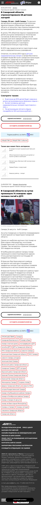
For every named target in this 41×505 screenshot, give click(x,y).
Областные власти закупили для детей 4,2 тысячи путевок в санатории (21, 155)
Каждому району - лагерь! (17, 173)
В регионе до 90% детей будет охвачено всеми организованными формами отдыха (20, 100)
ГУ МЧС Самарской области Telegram (14, 226)
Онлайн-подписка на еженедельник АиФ (19, 433)
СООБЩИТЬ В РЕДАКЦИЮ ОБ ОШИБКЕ (16, 448)
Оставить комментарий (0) (21, 126)
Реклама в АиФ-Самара (11, 435)
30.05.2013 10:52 (6, 8)
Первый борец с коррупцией (17, 167)
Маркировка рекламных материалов (17, 445)
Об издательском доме (11, 427)
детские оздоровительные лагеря (17, 55)
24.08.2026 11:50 (6, 184)
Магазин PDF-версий (10, 430)
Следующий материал (19, 499)
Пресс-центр (28, 427)
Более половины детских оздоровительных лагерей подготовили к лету (19, 105)
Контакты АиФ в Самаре (11, 443)
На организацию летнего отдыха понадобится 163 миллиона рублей (17, 110)
